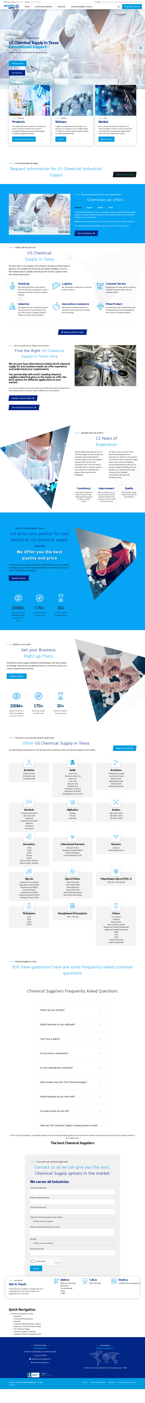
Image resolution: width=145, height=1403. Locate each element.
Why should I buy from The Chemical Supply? (63, 1082)
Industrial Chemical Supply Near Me (27, 1334)
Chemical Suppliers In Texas (22, 1314)
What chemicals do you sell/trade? (57, 1024)
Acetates (29, 770)
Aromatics (29, 844)
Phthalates (29, 913)
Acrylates (116, 770)
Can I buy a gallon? (50, 1039)
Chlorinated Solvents (72, 844)
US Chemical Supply (22, 1329)
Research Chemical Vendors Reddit (27, 1326)
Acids (72, 770)
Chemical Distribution (43, 6)
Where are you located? (52, 1010)
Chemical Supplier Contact (81, 6)
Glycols (29, 878)
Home (27, 6)
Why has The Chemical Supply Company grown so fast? (69, 1125)
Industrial (17, 1316)
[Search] (119, 6)
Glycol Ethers (72, 878)
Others (116, 913)
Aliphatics (72, 809)
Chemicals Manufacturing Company (27, 1324)
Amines (116, 809)
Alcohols (29, 809)
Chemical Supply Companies (25, 1331)
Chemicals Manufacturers (23, 1319)
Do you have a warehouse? (54, 1053)
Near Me (17, 1321)
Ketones (116, 844)
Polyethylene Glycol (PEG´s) (116, 878)
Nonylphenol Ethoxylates (72, 913)
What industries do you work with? (57, 1096)
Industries (62, 6)
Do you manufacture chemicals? (56, 1068)
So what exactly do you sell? (54, 1111)
